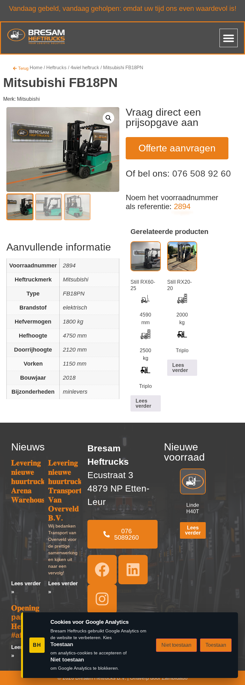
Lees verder (143, 403)
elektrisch (75, 307)
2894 (69, 265)
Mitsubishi (28, 99)
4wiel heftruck (85, 67)
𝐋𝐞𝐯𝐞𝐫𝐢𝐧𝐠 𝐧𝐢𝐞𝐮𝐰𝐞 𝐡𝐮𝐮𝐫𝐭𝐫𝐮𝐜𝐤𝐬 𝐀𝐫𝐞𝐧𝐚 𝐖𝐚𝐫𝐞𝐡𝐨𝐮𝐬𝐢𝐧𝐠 (33, 481)
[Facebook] (102, 569)
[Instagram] (102, 599)
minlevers (75, 392)
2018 (69, 378)
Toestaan (215, 645)
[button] (228, 38)
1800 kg (73, 321)
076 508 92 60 (201, 174)
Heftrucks (56, 67)
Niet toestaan (176, 645)
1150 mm (74, 364)
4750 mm (75, 335)
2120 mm (75, 349)
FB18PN (74, 293)
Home (36, 67)
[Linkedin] (133, 569)
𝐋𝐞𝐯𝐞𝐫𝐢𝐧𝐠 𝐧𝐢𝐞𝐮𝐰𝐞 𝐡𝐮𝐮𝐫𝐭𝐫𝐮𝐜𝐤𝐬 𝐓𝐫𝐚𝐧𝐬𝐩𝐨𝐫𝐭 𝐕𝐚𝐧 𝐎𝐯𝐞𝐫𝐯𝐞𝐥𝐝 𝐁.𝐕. (66, 490)
